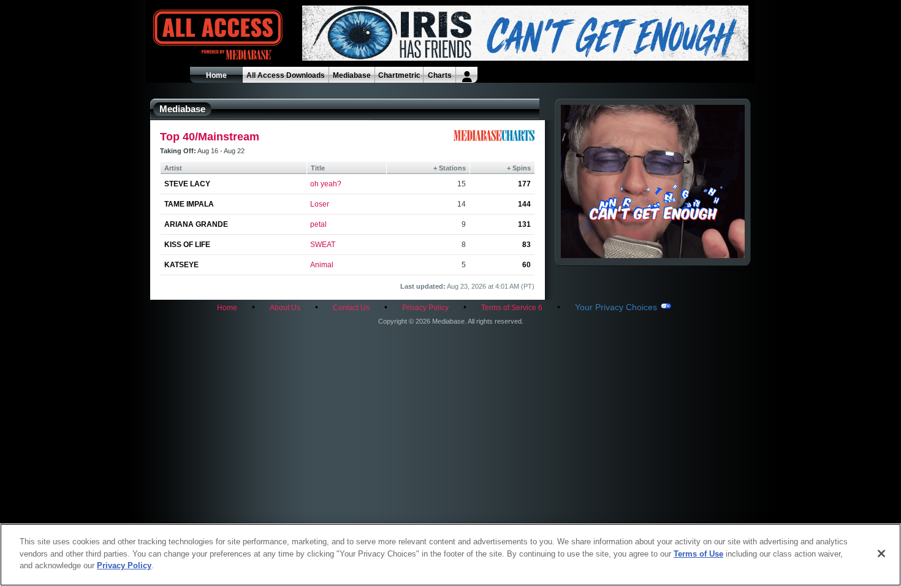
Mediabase (352, 75)
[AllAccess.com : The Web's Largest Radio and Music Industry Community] (189, 35)
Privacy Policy (425, 307)
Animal (321, 265)
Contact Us (351, 307)
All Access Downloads (285, 75)
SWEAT (322, 244)
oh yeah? (325, 184)
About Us (285, 307)
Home (216, 75)
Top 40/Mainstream (209, 137)
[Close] (881, 553)
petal (318, 224)
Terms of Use (698, 553)
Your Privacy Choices (616, 307)
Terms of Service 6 (511, 307)
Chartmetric (399, 75)
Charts (440, 75)
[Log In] (466, 75)
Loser (319, 204)
